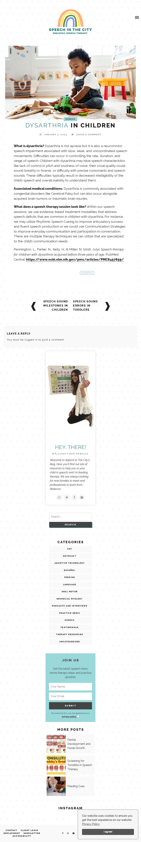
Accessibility (22, 836)
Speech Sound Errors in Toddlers (85, 305)
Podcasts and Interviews (70, 606)
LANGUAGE (69, 584)
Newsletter (32, 833)
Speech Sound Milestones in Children (55, 305)
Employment (12, 833)
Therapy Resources (69, 634)
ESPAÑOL (69, 570)
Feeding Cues (76, 786)
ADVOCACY (69, 556)
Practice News (69, 613)
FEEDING (69, 577)
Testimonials (70, 627)
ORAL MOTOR (70, 592)
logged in (31, 339)
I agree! (108, 831)
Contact (11, 830)
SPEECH (70, 119)
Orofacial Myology (70, 599)
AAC (69, 549)
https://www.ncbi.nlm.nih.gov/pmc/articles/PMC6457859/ (75, 259)
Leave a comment (88, 134)
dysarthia (87, 273)
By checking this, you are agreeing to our (70, 715)
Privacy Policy (91, 824)
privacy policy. (69, 717)
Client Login (29, 830)
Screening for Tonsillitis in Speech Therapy (79, 765)
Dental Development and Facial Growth (78, 744)
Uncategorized (69, 642)
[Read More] (59, 497)
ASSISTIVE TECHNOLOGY (70, 563)
